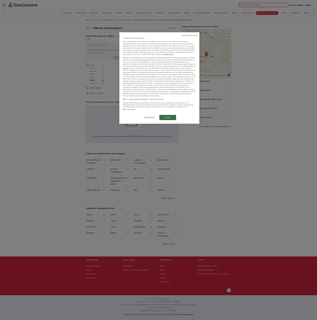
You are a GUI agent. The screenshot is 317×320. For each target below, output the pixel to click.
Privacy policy (169, 54)
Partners (125, 68)
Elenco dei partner (129, 109)
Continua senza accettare (190, 35)
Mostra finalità (149, 117)
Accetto (168, 117)
